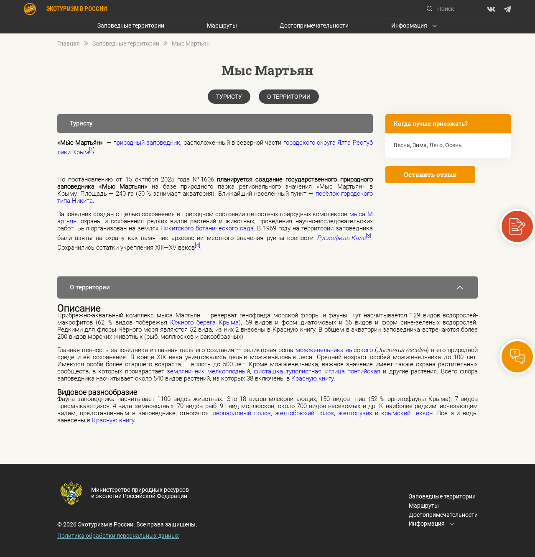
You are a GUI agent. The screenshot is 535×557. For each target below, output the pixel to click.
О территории (289, 96)
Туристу (229, 96)
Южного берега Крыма (204, 322)
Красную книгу (312, 378)
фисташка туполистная (287, 371)
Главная (68, 44)
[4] (197, 245)
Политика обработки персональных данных (118, 535)
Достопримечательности (314, 25)
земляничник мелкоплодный (208, 371)
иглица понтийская (352, 371)
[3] (368, 236)
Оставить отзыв (430, 174)
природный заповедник (146, 142)
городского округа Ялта (317, 142)
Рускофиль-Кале (341, 238)
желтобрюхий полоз (304, 413)
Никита (82, 200)
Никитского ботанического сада (207, 228)
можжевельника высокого (334, 350)
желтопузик (355, 413)
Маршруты (222, 25)
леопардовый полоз (242, 413)
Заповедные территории (130, 25)
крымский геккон (407, 413)
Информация (409, 25)
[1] (91, 150)
